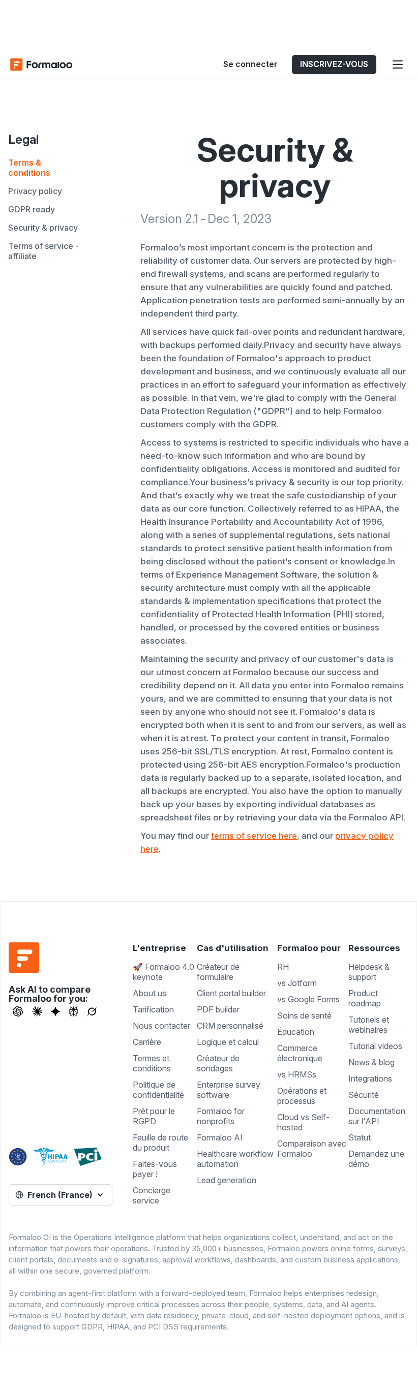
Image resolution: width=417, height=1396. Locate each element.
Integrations (370, 1078)
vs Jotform (297, 983)
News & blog (371, 1062)
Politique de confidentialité (158, 1090)
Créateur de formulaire (218, 972)
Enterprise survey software (228, 1090)
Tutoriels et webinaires (368, 1024)
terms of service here (254, 836)
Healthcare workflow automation (235, 1159)
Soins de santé (304, 1015)
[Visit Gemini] (55, 1011)
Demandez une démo (376, 1159)
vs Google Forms (308, 999)
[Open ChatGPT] (18, 1011)
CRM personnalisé (230, 1026)
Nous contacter (161, 1026)
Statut (359, 1137)
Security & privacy (43, 228)
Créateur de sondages (218, 1063)
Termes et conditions (152, 1063)
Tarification (153, 1009)
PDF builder (218, 1009)
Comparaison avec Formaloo (311, 1148)
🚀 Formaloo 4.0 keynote (163, 972)
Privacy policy (35, 191)
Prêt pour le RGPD (154, 1116)
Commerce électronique (299, 1053)
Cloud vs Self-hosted (303, 1122)
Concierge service (151, 1195)
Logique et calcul (228, 1042)
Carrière (147, 1042)
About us (149, 993)
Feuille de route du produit (160, 1142)
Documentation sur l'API (376, 1116)
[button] (398, 64)
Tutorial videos (375, 1046)
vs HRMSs (296, 1074)
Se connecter (250, 64)
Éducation (295, 1032)
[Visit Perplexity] (74, 1011)
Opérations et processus (301, 1096)
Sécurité (363, 1095)
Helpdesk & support (369, 972)
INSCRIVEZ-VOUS (334, 64)
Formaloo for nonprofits (221, 1116)
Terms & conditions (29, 167)
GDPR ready (31, 209)
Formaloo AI (220, 1137)
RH (283, 967)
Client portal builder (231, 993)
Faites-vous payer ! (155, 1169)
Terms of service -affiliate (43, 251)
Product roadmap (364, 998)
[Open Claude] (37, 1011)
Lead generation (226, 1180)
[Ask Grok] (91, 1011)
